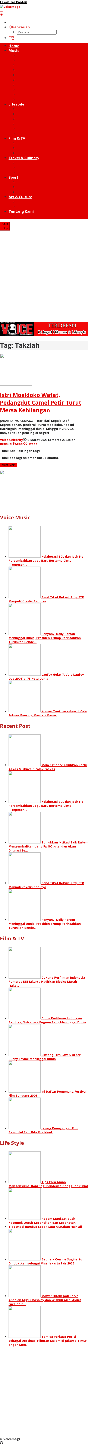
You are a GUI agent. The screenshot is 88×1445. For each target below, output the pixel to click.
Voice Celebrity (11, 440)
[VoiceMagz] (10, 7)
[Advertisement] (44, 276)
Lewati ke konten (13, 2)
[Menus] (1, 11)
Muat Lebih (8, 465)
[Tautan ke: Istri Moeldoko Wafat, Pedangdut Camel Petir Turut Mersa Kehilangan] (16, 384)
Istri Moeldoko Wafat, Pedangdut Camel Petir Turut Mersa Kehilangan (40, 402)
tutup (5, 223)
